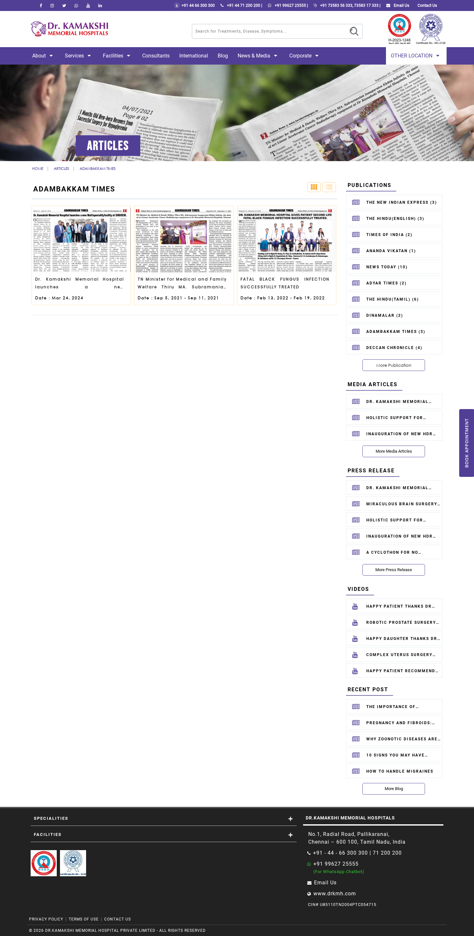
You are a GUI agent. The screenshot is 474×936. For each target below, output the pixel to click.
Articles (61, 168)
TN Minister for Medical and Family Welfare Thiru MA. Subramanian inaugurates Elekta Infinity (182, 284)
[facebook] (40, 5)
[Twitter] (64, 5)
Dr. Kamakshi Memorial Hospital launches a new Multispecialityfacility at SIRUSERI (79, 284)
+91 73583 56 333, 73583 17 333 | (349, 5)
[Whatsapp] (76, 5)
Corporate (301, 56)
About (39, 56)
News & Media (255, 56)
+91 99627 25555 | (291, 5)
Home (37, 168)
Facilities (113, 56)
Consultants (156, 56)
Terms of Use (84, 919)
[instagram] (52, 5)
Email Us (401, 5)
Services (75, 56)
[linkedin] (100, 5)
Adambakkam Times (97, 168)
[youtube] (88, 5)
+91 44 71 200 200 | (244, 5)
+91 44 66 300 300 (197, 5)
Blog (223, 56)
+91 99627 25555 (336, 864)
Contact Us (117, 919)
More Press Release (393, 569)
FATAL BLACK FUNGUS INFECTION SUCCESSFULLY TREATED (285, 283)
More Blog (394, 788)
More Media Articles (394, 451)
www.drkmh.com (334, 893)
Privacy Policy (46, 919)
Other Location (412, 56)
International (193, 56)
